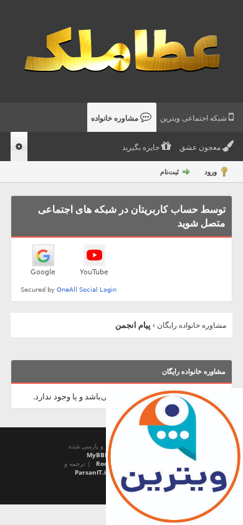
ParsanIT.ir (92, 472)
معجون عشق (200, 147)
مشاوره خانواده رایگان (191, 325)
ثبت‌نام (169, 171)
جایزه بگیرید (141, 147)
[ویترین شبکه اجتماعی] (174, 456)
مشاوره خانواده (115, 118)
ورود (210, 171)
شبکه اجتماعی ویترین (194, 118)
